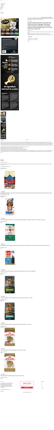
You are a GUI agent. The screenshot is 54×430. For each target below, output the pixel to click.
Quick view (3, 190)
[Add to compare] (1, 190)
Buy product (3, 191)
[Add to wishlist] (5, 190)
